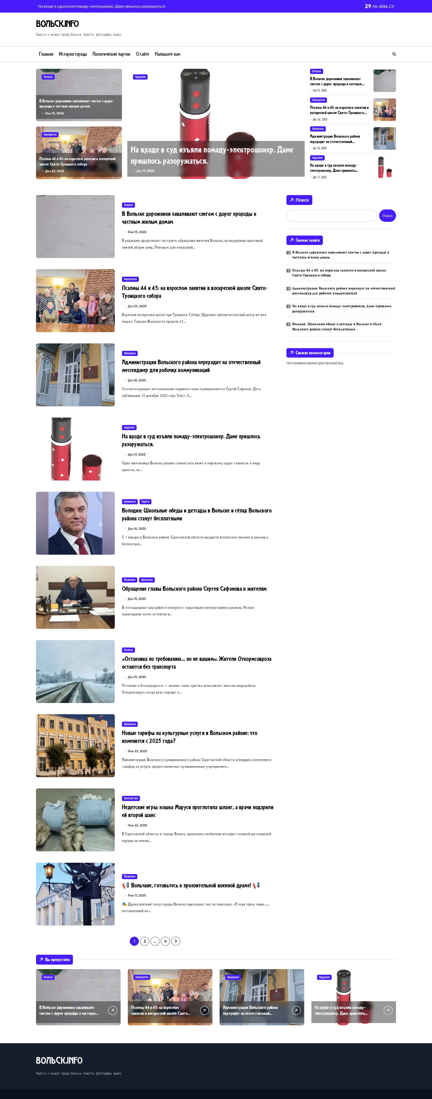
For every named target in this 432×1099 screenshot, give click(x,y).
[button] (300, 123)
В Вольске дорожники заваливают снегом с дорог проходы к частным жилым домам (76, 103)
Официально (318, 129)
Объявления (129, 580)
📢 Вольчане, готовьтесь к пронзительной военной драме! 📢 (191, 885)
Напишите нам (167, 54)
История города (73, 54)
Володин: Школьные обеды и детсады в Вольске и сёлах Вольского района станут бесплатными (337, 326)
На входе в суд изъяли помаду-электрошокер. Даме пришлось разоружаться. (212, 155)
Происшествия (131, 798)
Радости (145, 501)
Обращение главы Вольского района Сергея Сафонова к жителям (194, 589)
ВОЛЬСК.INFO (57, 24)
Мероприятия (50, 134)
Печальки (48, 77)
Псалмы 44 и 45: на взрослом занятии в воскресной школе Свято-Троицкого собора (77, 161)
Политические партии (111, 54)
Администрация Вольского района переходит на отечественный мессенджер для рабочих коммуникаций (339, 141)
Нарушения (140, 77)
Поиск (302, 200)
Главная (46, 54)
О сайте (142, 54)
